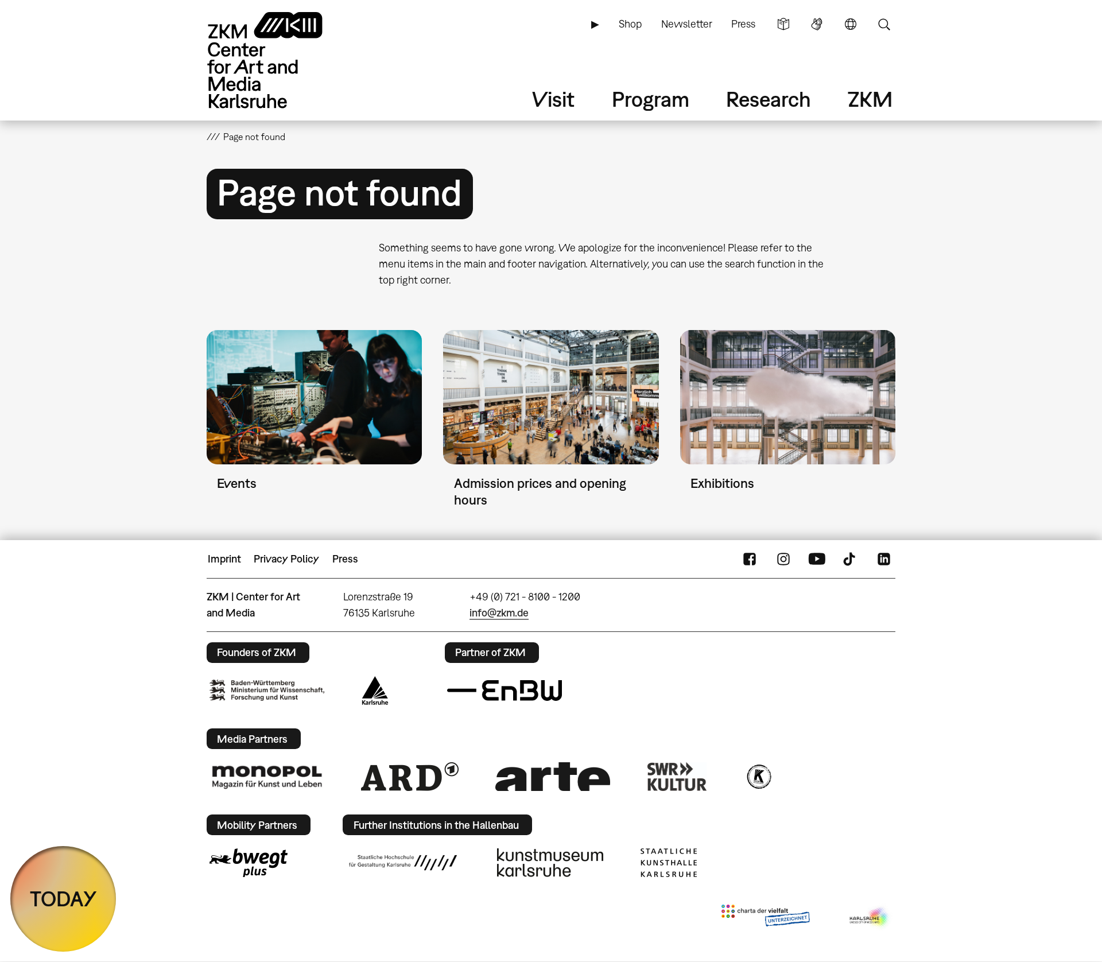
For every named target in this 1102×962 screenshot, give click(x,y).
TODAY (63, 898)
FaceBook (749, 559)
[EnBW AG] (504, 690)
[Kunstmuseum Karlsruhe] (550, 862)
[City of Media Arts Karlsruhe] (870, 917)
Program (650, 99)
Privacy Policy (286, 559)
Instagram (783, 559)
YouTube (816, 559)
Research (768, 99)
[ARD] (410, 776)
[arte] (552, 776)
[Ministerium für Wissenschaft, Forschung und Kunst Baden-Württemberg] (266, 690)
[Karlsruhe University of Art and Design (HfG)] (403, 863)
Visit (553, 99)
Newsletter (686, 24)
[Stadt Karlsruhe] (375, 690)
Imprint (224, 559)
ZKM (870, 99)
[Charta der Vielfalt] (765, 917)
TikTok (850, 559)
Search (883, 24)
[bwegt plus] (248, 862)
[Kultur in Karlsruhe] (758, 776)
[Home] (281, 60)
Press (743, 24)
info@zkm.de (499, 613)
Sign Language (816, 24)
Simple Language (783, 24)
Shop (630, 24)
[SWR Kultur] (677, 776)
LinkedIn (883, 559)
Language (850, 24)
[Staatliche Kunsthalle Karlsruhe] (669, 862)
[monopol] (266, 776)
